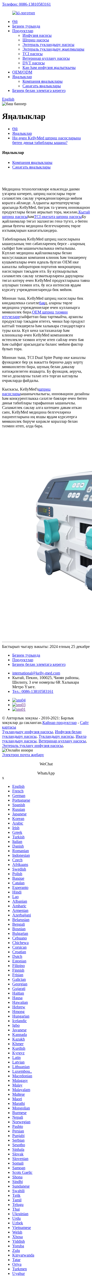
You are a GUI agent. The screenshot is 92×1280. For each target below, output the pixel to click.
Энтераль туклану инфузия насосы (32, 745)
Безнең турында (26, 26)
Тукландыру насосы (56, 736)
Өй (15, 21)
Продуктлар (22, 31)
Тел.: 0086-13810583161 (32, 691)
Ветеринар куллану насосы (46, 58)
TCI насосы (32, 54)
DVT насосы (33, 63)
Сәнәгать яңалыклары (41, 86)
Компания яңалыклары (42, 81)
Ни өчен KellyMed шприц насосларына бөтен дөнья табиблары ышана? (46, 140)
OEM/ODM (22, 72)
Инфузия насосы (37, 35)
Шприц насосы (35, 40)
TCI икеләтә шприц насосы (58, 216)
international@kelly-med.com (36, 673)
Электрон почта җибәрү (23, 755)
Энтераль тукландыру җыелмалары (53, 49)
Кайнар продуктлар (59, 722)
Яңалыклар (22, 77)
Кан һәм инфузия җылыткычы (49, 67)
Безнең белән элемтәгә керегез (38, 90)
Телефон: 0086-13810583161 (26, 4)
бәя (42, 303)
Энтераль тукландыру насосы (48, 44)
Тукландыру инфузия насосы (27, 732)
